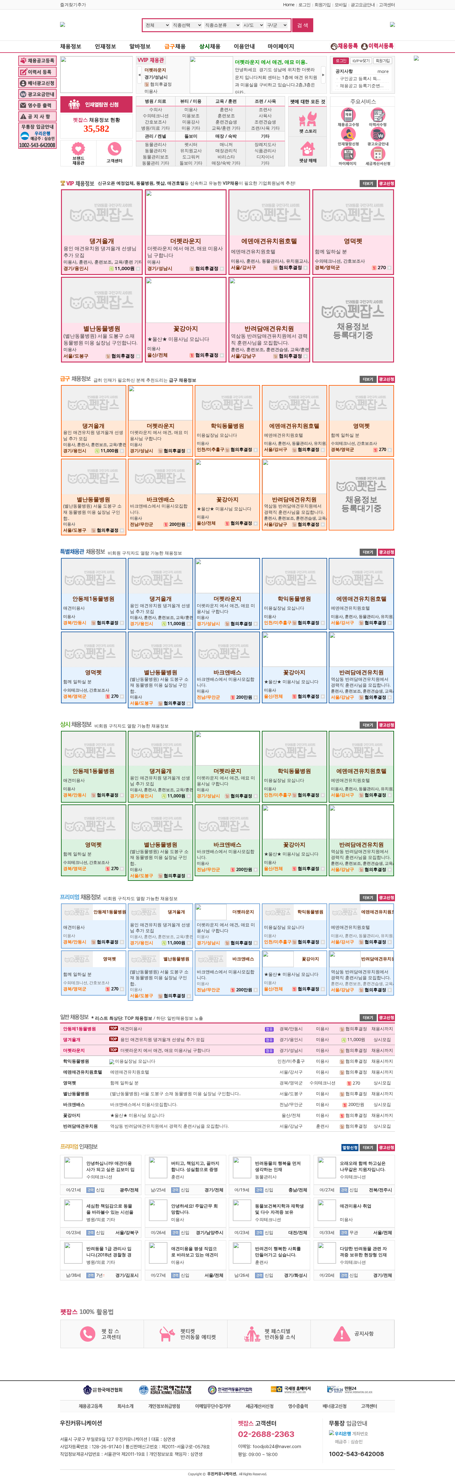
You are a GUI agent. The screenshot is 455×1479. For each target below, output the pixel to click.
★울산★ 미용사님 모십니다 (178, 339)
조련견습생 (265, 122)
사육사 (265, 115)
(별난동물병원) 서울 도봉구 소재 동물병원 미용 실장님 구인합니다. (100, 339)
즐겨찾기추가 (73, 4)
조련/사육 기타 (265, 128)
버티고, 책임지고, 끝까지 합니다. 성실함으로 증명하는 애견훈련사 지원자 (195, 1169)
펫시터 (190, 144)
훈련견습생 (226, 122)
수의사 (155, 109)
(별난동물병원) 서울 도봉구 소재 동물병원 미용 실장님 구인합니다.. (175, 1093)
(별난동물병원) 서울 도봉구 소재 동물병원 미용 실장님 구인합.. (92, 512)
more (383, 71)
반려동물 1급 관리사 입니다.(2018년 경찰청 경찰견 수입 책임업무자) (109, 1254)
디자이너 (265, 157)
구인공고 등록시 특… (360, 78)
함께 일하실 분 (331, 251)
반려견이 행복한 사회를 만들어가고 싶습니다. (278, 1251)
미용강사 (191, 122)
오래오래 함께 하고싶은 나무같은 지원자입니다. (363, 1166)
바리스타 (226, 157)
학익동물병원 (227, 425)
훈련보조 (226, 115)
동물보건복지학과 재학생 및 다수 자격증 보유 (279, 1209)
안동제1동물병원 (93, 598)
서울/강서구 (291, 1072)
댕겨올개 (101, 241)
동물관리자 (156, 150)
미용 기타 (191, 128)
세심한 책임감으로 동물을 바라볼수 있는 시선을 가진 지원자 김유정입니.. (110, 1212)
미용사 (190, 109)
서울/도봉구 (291, 1093)
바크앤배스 (161, 499)
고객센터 (387, 4)
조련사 (265, 109)
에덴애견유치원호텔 (269, 241)
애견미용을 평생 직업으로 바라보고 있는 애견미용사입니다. (194, 1254)
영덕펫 (353, 241)
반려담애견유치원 (269, 328)
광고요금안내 (363, 4)
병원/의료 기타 (155, 128)
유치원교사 (191, 150)
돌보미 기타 (191, 163)
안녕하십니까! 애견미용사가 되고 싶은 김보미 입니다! (110, 1169)
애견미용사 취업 (355, 1206)
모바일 (341, 4)
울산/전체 (291, 1115)
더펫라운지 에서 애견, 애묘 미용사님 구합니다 (159, 435)
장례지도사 (265, 144)
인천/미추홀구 (291, 1061)
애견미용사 (74, 608)
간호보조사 (156, 122)
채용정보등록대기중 (353, 330)
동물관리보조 (156, 157)
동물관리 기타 (155, 163)
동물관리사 (156, 144)
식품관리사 (265, 150)
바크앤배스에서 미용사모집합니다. (143, 1104)
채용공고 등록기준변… (362, 85)
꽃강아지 (185, 328)
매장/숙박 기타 (226, 163)
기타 (265, 163)
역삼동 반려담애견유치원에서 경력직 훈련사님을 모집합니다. (269, 339)
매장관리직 (226, 150)
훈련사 (226, 109)
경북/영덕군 (291, 1083)
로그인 (304, 4)
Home (288, 4)
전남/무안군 (291, 1104)
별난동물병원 (101, 328)
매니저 (226, 144)
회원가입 (322, 4)
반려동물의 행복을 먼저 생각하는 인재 (278, 1166)
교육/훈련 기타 (226, 128)
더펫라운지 (185, 241)
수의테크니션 (156, 115)
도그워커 (191, 157)
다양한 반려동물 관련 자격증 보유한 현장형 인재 (363, 1251)
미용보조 (191, 115)
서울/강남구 (291, 1126)
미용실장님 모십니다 (217, 435)
